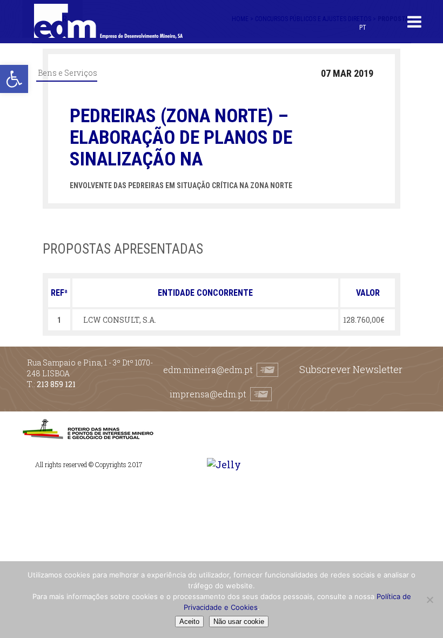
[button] (14, 79)
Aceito (189, 621)
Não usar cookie (238, 621)
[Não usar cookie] (429, 599)
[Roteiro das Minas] (87, 436)
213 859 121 (56, 384)
